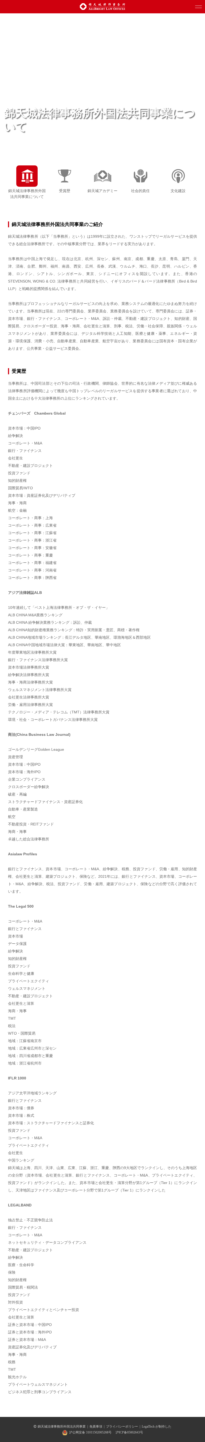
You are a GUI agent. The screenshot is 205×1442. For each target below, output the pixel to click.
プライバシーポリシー (122, 1426)
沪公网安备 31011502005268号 (90, 1432)
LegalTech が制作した (156, 1426)
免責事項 (95, 1426)
